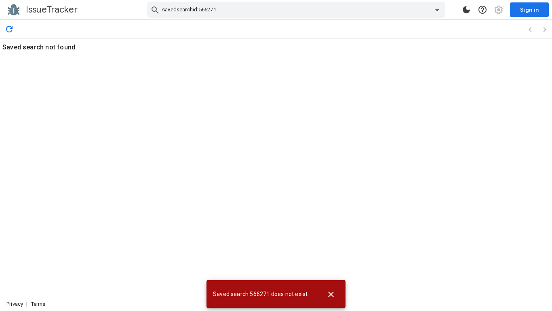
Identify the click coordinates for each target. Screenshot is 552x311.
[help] (482, 10)
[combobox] (297, 10)
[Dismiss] (331, 294)
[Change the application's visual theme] (466, 10)
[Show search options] (437, 10)
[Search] (155, 10)
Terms (38, 304)
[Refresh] (9, 28)
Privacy (14, 304)
